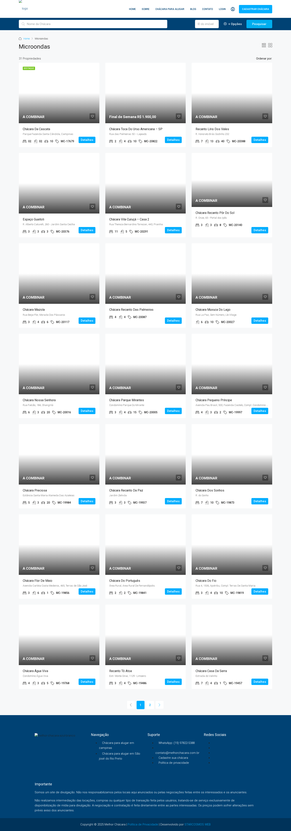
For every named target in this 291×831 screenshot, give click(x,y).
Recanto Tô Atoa (120, 671)
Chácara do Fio (206, 581)
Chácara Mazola (34, 310)
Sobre (145, 9)
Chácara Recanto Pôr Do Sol (215, 213)
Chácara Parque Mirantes (126, 400)
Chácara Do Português (124, 581)
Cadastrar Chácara (255, 9)
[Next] (160, 705)
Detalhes (87, 140)
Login (222, 9)
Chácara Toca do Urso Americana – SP (136, 129)
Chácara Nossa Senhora (39, 400)
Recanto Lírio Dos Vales (212, 129)
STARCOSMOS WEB (197, 824)
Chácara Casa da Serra (211, 671)
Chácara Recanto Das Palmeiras (131, 310)
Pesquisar (259, 24)
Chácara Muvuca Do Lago (213, 310)
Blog (193, 9)
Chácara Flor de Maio (37, 581)
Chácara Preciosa (35, 490)
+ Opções (234, 24)
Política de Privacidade (143, 824)
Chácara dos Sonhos (210, 490)
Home (132, 9)
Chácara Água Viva (35, 671)
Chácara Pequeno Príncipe (214, 400)
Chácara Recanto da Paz (126, 490)
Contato (207, 9)
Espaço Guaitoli (33, 219)
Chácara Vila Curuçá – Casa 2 (129, 219)
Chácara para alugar (169, 9)
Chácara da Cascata (36, 129)
